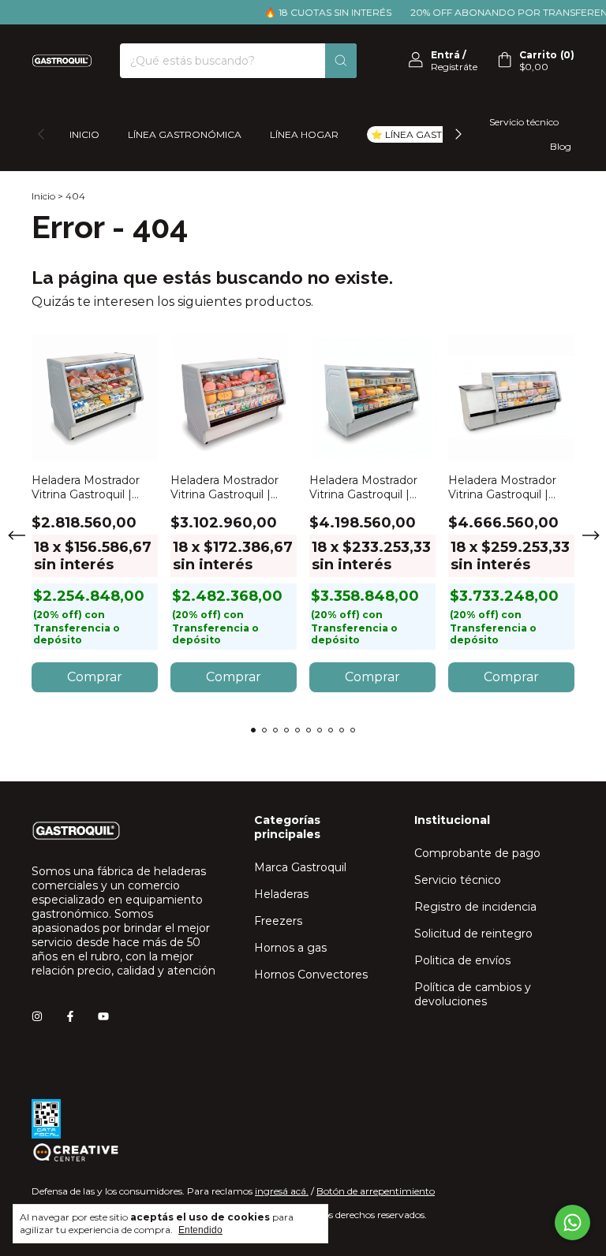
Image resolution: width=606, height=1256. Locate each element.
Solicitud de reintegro (473, 933)
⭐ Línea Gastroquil (426, 134)
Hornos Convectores (311, 974)
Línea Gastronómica (184, 134)
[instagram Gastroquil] (37, 1016)
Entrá (445, 55)
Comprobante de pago (477, 853)
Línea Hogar (304, 134)
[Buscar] (341, 60)
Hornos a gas (290, 948)
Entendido (200, 1230)
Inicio (84, 134)
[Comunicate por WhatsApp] (572, 1222)
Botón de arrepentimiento (375, 1191)
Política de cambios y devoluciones (472, 994)
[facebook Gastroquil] (70, 1016)
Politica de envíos (462, 960)
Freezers (278, 921)
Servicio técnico (524, 122)
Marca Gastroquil (300, 867)
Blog (560, 146)
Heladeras (281, 894)
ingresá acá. (282, 1191)
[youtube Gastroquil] (103, 1016)
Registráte (454, 67)
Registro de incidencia (475, 907)
